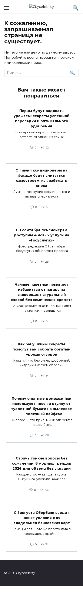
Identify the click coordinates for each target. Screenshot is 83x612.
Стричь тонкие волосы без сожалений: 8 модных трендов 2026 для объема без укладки (41, 463)
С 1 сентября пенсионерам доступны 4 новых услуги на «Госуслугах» (41, 235)
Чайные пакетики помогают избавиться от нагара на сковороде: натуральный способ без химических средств (42, 292)
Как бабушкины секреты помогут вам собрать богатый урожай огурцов (41, 349)
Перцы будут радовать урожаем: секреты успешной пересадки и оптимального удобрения (41, 118)
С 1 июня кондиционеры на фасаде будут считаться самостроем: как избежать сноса (41, 178)
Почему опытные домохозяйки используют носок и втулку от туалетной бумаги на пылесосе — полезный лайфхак (41, 406)
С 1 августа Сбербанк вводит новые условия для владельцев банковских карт (41, 518)
